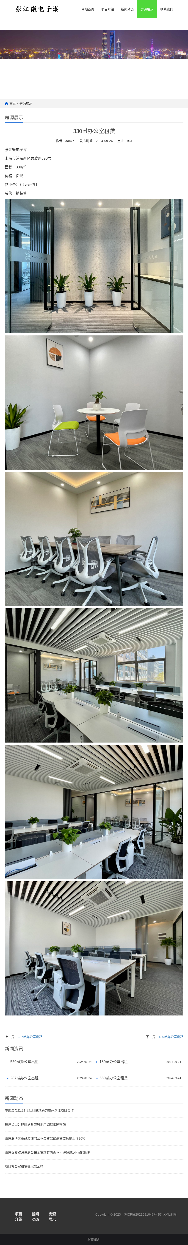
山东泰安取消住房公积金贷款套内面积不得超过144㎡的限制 (48, 1152)
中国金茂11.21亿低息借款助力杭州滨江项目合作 (39, 1110)
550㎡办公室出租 (24, 1062)
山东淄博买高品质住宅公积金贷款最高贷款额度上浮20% (45, 1138)
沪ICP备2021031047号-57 (143, 1214)
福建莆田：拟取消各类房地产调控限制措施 (35, 1124)
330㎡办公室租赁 (114, 1078)
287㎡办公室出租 (30, 1037)
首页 (12, 103)
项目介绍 (107, 9)
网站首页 (87, 9)
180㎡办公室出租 (171, 1037)
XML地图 (170, 1214)
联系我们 (166, 9)
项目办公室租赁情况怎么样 (24, 1166)
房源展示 (147, 9)
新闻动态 (127, 9)
